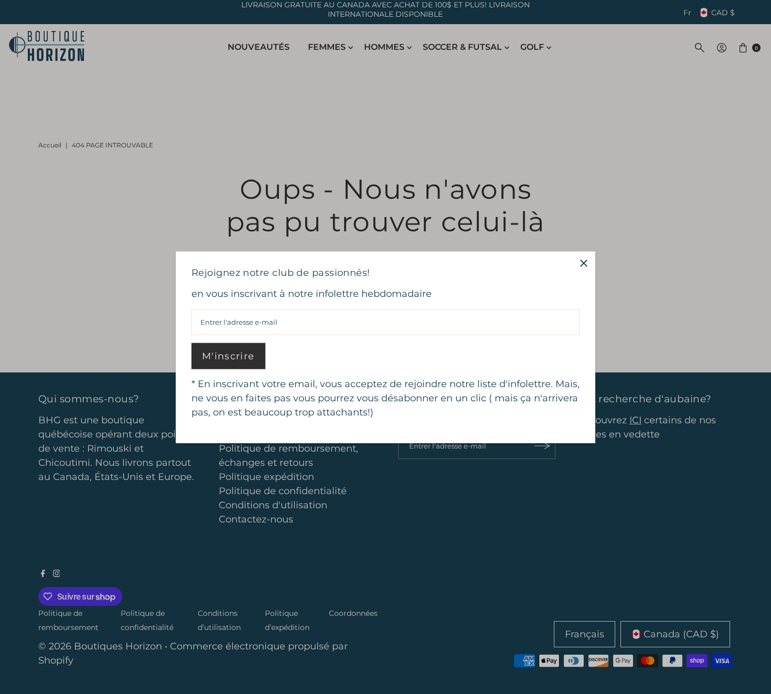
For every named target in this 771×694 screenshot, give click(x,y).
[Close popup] (583, 263)
